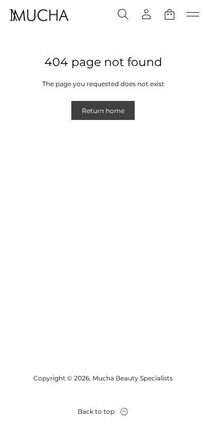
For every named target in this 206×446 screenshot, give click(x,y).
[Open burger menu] (192, 14)
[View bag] (169, 14)
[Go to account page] (146, 14)
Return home (103, 111)
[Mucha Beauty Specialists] (39, 14)
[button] (123, 14)
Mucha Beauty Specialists (132, 378)
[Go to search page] (123, 14)
